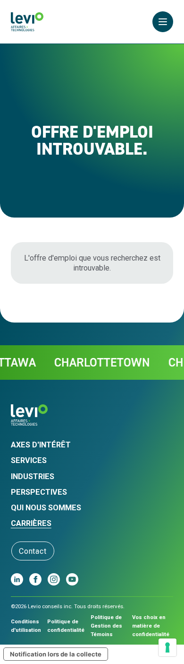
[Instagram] (54, 579)
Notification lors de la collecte (55, 654)
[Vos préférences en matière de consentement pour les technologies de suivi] (167, 647)
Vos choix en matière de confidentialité (150, 626)
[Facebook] (35, 579)
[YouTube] (72, 579)
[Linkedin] (17, 579)
